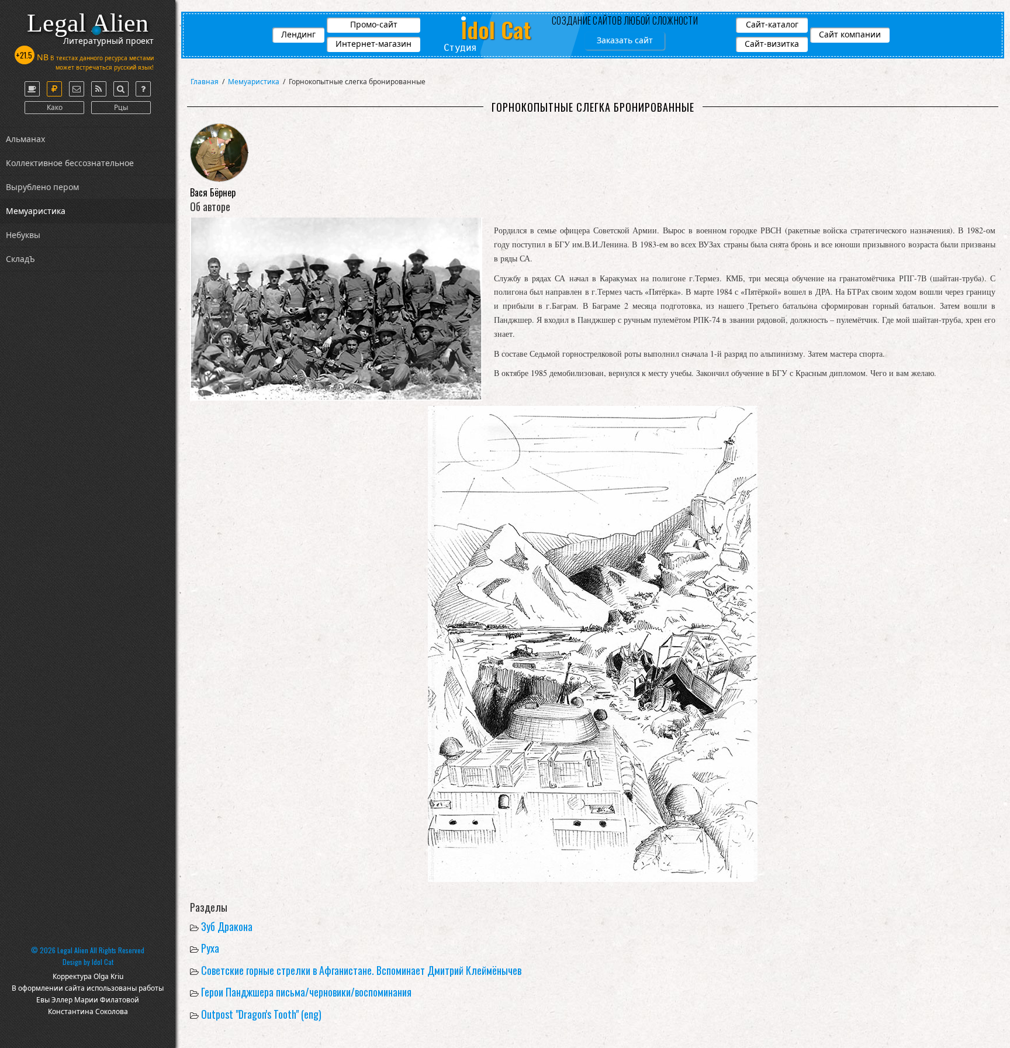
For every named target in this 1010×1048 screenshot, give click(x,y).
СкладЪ (20, 258)
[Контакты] (76, 88)
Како (55, 107)
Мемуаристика (35, 210)
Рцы (121, 107)
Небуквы (23, 234)
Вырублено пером (42, 186)
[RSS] (98, 88)
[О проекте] (32, 88)
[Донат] (54, 88)
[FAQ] (143, 88)
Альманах (25, 138)
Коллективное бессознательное (70, 162)
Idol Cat (102, 962)
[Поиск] (121, 88)
